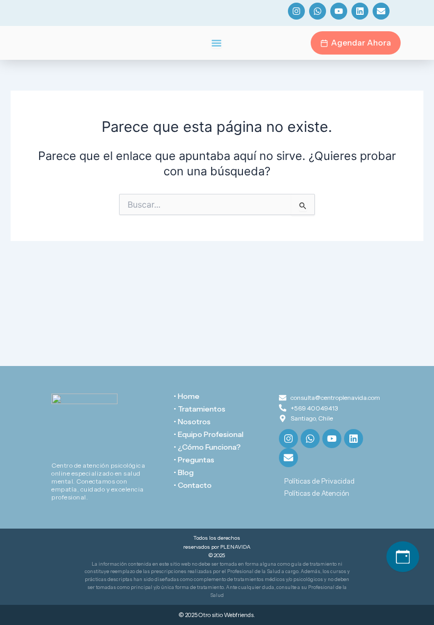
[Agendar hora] (402, 556)
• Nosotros (192, 421)
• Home (187, 396)
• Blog (184, 472)
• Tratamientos (199, 409)
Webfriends (239, 615)
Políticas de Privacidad (319, 481)
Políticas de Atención (316, 493)
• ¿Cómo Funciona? (207, 447)
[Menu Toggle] (216, 43)
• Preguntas (194, 460)
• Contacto (193, 485)
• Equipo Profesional (208, 434)
